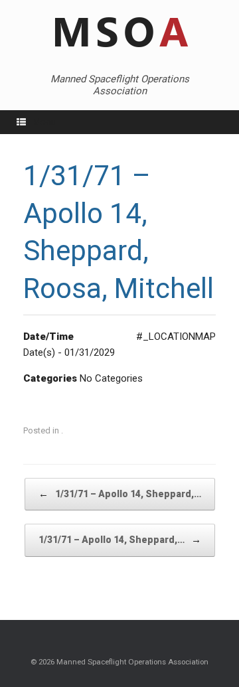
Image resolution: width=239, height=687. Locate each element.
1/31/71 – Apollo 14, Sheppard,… (120, 494)
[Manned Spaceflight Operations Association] (119, 33)
